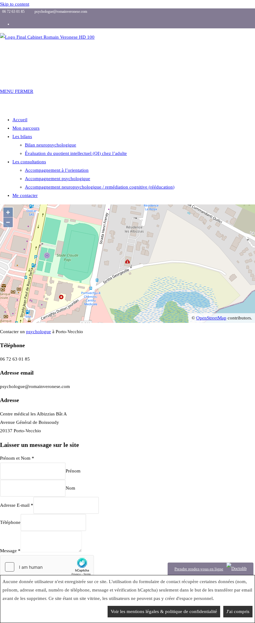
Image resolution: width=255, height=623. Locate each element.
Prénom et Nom (17, 458)
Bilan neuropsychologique (50, 144)
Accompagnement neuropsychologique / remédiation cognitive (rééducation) (99, 187)
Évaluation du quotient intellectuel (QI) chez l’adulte (76, 153)
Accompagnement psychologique (57, 178)
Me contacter (25, 195)
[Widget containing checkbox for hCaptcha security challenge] (47, 567)
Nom (70, 488)
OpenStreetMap (211, 317)
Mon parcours (25, 128)
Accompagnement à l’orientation (57, 170)
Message (10, 550)
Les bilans (22, 136)
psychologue (38, 331)
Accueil (19, 119)
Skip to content (14, 4)
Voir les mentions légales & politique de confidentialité (164, 611)
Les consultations (29, 161)
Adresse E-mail (16, 505)
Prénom (73, 470)
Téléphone (10, 522)
